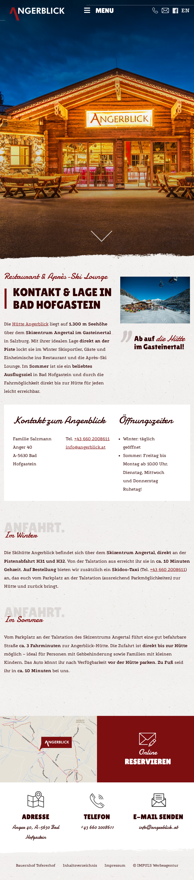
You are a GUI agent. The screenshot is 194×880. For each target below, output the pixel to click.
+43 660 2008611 (92, 439)
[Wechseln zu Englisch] (185, 10)
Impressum (115, 865)
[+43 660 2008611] (155, 10)
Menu (104, 10)
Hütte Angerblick (30, 324)
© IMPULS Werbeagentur (155, 865)
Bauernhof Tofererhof (35, 865)
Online (148, 756)
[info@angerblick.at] (165, 10)
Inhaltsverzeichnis (80, 865)
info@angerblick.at (86, 447)
